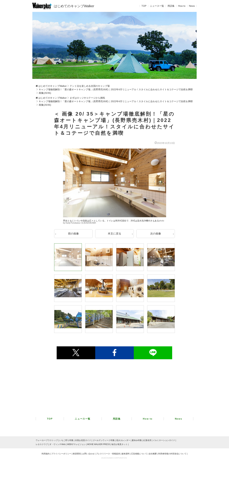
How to (181, 6)
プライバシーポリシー (61, 454)
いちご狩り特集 (66, 440)
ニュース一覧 (157, 6)
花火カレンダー (123, 440)
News (192, 6)
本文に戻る (114, 233)
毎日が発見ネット (119, 444)
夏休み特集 (137, 440)
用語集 (171, 6)
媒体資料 (126, 454)
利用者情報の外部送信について (172, 454)
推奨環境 (77, 454)
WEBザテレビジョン (76, 444)
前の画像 (73, 233)
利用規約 (46, 454)
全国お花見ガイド (83, 440)
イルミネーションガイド (164, 440)
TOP (143, 6)
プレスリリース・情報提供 (108, 454)
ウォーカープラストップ (47, 440)
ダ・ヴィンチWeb (57, 444)
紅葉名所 (147, 440)
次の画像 (155, 233)
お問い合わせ (88, 454)
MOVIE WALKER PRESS (98, 444)
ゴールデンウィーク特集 (104, 440)
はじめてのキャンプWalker (74, 6)
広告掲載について (139, 454)
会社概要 (153, 454)
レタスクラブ (42, 444)
